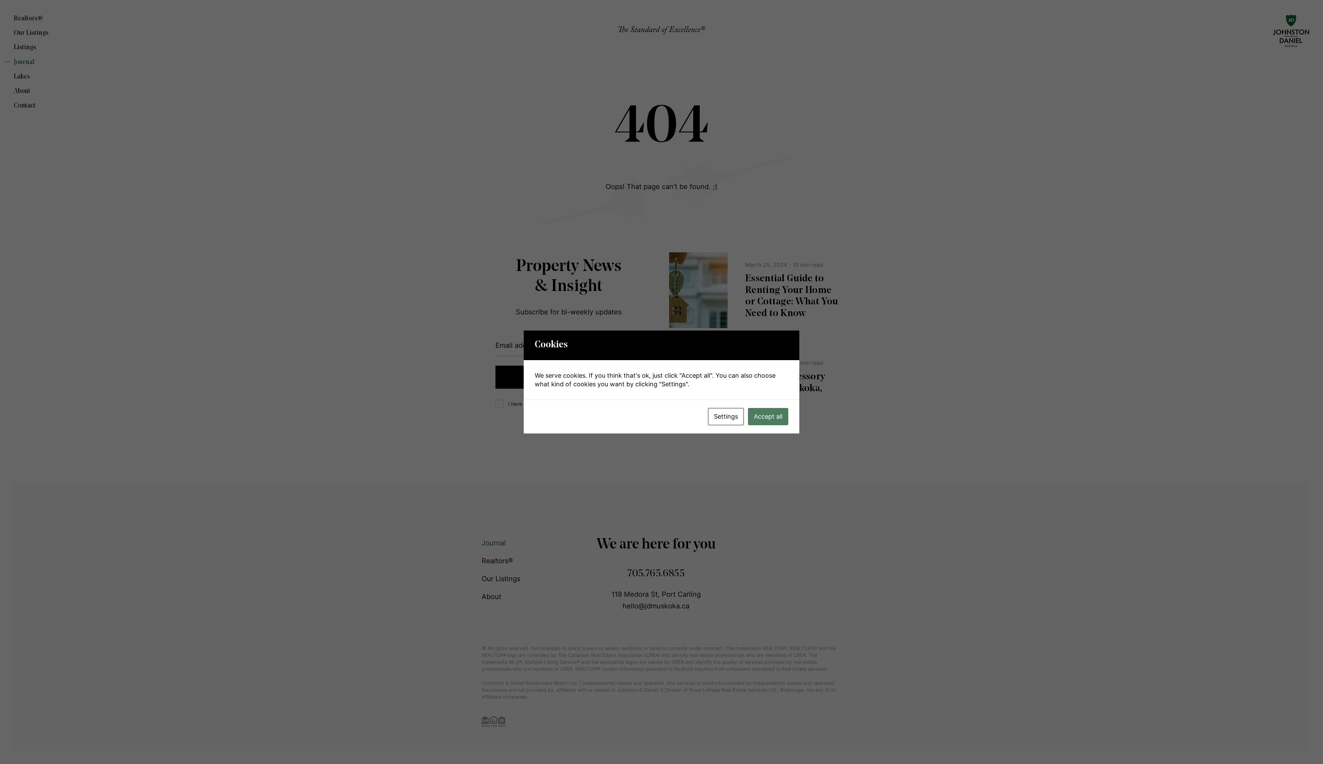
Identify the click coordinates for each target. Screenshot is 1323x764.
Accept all (768, 416)
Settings (726, 416)
